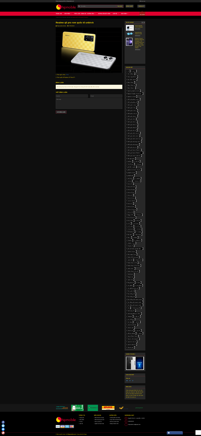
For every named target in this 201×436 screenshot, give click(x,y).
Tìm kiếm (119, 6)
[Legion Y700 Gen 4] (135, 363)
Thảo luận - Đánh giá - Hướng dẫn (84, 13)
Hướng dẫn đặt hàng (104, 13)
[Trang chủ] (66, 7)
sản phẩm (142, 14)
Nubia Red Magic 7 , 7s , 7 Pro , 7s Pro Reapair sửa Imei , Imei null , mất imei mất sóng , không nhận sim (139, 43)
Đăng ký (141, 6)
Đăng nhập (129, 6)
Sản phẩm (67, 13)
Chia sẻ (128, 378)
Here (67, 74)
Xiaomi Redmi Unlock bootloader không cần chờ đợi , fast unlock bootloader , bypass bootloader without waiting (139, 54)
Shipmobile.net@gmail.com (134, 424)
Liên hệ (115, 13)
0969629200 (131, 421)
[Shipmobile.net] (66, 419)
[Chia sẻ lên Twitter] (130, 380)
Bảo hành (124, 13)
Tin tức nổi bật (130, 22)
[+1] (133, 380)
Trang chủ (59, 13)
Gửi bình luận (61, 112)
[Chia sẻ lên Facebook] (127, 380)
